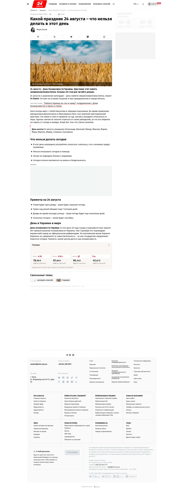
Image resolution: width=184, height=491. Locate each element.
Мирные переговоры (72, 404)
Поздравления (85, 4)
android (94, 476)
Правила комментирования (121, 382)
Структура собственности (142, 371)
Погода (36, 413)
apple (106, 476)
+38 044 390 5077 (64, 364)
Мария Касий (42, 29)
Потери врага (69, 416)
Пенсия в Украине (132, 413)
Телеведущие (93, 375)
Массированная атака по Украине (76, 410)
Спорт (128, 423)
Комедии (37, 434)
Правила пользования (96, 382)
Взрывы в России (71, 413)
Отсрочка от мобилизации (104, 410)
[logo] (39, 4)
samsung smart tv (131, 476)
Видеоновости (39, 407)
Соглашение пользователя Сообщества (120, 377)
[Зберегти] (104, 36)
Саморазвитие (70, 437)
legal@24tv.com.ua (114, 467)
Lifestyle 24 (34, 10)
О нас (91, 361)
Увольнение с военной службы (106, 398)
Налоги (128, 410)
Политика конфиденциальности (119, 361)
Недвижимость (101, 423)
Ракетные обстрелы (71, 398)
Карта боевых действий (73, 401)
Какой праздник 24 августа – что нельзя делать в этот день (67, 10)
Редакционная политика (97, 368)
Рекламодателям (94, 378)
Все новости (39, 396)
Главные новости (40, 398)
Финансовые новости (133, 404)
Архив (136, 375)
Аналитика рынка (101, 426)
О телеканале (93, 371)
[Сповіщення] (143, 4)
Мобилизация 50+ (101, 401)
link (59, 377)
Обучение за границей (72, 439)
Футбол (128, 428)
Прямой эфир (38, 404)
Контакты (137, 364)
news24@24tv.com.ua (38, 364)
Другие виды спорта (133, 437)
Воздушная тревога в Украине (75, 407)
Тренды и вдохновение (103, 431)
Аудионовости (39, 410)
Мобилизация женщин (103, 404)
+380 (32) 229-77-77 (101, 465)
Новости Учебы (71, 423)
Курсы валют (130, 401)
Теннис (128, 431)
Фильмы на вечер (40, 431)
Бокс (127, 426)
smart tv (118, 476)
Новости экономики (134, 396)
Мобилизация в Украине (105, 396)
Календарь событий (101, 4)
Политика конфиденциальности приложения (119, 372)
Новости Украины (40, 401)
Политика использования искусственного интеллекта (121, 366)
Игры (135, 382)
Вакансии (137, 368)
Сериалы (37, 437)
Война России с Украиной (75, 396)
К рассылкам (72, 452)
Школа (67, 431)
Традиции (53, 4)
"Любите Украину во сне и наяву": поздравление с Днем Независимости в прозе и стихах (64, 104)
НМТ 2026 (68, 434)
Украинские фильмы (41, 428)
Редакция (92, 364)
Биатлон (129, 434)
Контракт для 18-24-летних (104, 407)
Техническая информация (142, 361)
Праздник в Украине (67, 4)
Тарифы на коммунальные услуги (138, 407)
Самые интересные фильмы (43, 426)
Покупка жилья (100, 428)
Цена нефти (130, 398)
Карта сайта (138, 378)
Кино (36, 423)
